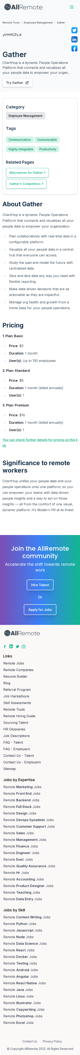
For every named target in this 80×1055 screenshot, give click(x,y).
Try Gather (14, 83)
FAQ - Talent (13, 742)
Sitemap (9, 769)
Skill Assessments (17, 703)
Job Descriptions (16, 736)
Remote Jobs (13, 663)
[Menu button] (72, 7)
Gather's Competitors (25, 183)
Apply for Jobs (40, 610)
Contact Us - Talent (18, 755)
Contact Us (29, 1041)
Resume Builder (15, 676)
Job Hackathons (16, 696)
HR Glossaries (14, 729)
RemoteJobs (22, 787)
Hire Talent (40, 585)
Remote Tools (11, 22)
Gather (61, 22)
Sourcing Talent (15, 723)
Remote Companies (18, 670)
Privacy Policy (52, 1041)
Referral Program (17, 690)
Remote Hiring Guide (19, 716)
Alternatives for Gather (26, 172)
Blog (6, 683)
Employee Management (38, 22)
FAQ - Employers (16, 749)
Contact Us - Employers (22, 762)
